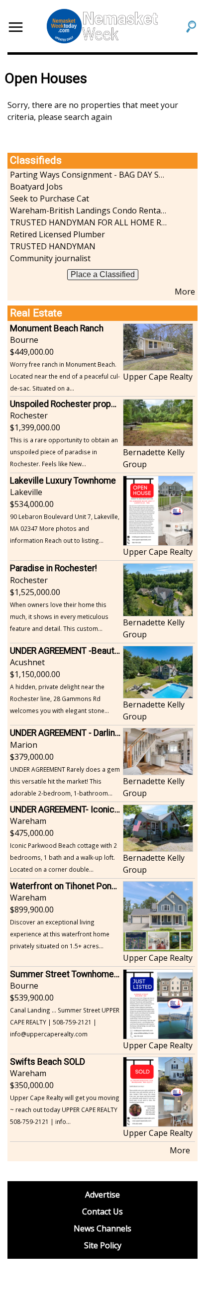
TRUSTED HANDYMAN (53, 246)
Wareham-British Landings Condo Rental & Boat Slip (88, 210)
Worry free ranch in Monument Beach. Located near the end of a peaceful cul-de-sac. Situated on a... (65, 376)
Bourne (24, 339)
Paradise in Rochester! (53, 568)
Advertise (102, 1194)
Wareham (28, 820)
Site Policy (102, 1245)
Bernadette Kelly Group (154, 458)
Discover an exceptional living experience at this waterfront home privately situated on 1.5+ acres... (59, 934)
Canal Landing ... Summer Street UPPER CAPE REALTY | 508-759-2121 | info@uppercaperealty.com (64, 1022)
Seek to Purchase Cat (49, 198)
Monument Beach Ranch (56, 328)
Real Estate (36, 313)
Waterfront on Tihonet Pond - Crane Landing (94, 886)
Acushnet (27, 662)
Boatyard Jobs (36, 186)
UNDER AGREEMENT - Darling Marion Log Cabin (99, 733)
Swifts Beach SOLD (47, 1062)
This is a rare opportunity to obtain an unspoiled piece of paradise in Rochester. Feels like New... (64, 452)
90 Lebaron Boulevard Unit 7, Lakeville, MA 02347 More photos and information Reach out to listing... (64, 528)
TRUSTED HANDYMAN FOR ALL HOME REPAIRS (88, 222)
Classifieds (36, 160)
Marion (23, 744)
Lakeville (26, 492)
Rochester (29, 415)
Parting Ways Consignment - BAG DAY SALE (88, 174)
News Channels (102, 1228)
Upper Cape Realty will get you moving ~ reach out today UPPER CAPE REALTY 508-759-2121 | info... (64, 1109)
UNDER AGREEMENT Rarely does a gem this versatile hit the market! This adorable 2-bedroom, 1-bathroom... (65, 781)
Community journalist (50, 258)
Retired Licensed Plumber (57, 234)
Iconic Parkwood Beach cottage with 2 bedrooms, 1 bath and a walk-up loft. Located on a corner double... (63, 857)
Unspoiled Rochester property (68, 404)
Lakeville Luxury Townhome (63, 481)
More (185, 291)
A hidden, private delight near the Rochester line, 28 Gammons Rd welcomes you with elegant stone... (59, 698)
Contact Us (102, 1211)
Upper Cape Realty (158, 376)
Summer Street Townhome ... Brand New (88, 974)
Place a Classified (103, 274)
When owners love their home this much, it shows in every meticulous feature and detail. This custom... (59, 616)
